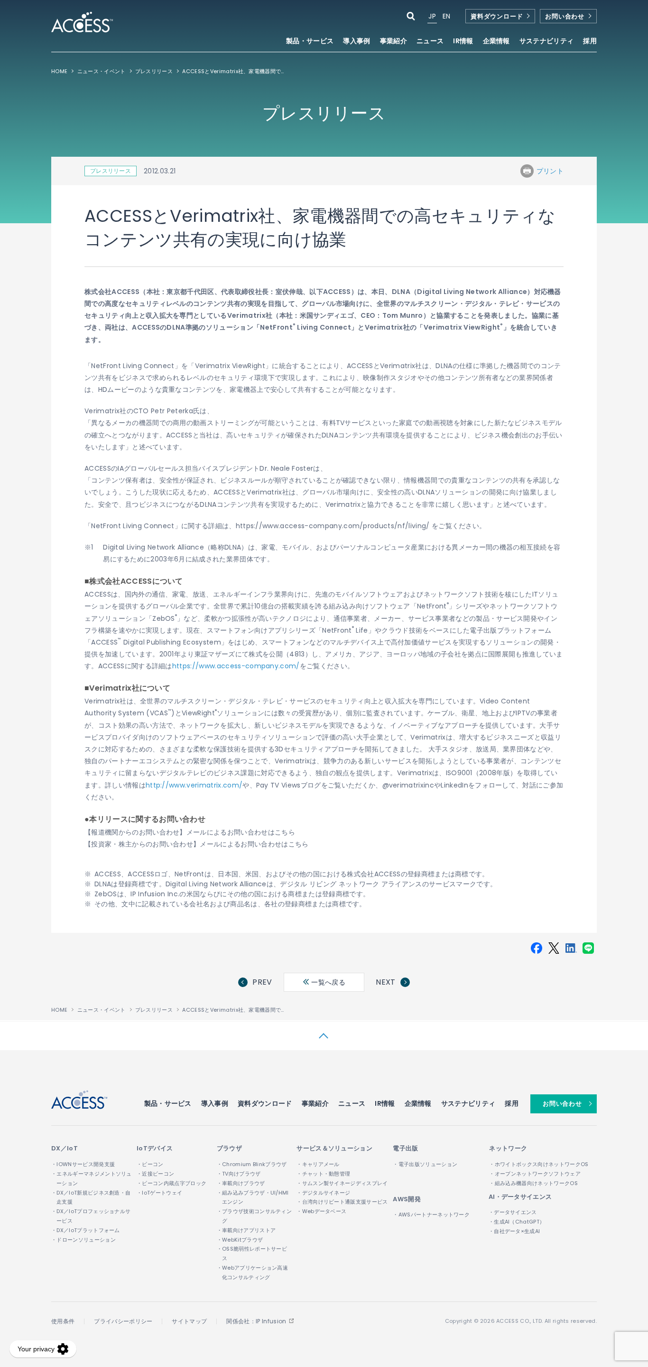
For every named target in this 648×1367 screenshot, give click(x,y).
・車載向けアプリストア (246, 1230)
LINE (588, 948)
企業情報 (418, 1103)
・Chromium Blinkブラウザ (252, 1164)
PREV (262, 982)
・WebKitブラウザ (240, 1240)
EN (447, 16)
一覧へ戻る (327, 982)
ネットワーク (508, 1148)
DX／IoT (64, 1148)
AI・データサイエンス (520, 1196)
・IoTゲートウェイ (159, 1192)
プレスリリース (154, 71)
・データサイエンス (513, 1212)
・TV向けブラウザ (239, 1173)
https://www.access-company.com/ (236, 666)
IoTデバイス (155, 1148)
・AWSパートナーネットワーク (431, 1214)
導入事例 (356, 42)
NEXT (385, 982)
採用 (590, 42)
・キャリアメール (318, 1164)
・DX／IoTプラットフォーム (85, 1230)
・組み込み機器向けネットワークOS (533, 1183)
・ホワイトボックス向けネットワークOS (538, 1164)
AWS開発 (407, 1199)
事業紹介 (315, 1103)
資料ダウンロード (497, 16)
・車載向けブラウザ (241, 1183)
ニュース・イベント (101, 71)
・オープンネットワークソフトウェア (534, 1173)
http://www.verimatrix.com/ (194, 785)
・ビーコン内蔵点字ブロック (171, 1183)
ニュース (430, 42)
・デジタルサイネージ (323, 1192)
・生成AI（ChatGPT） (517, 1221)
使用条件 (62, 1321)
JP (432, 16)
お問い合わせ (564, 16)
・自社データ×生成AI (514, 1231)
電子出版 (405, 1148)
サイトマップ (189, 1321)
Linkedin (571, 948)
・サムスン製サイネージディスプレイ (342, 1183)
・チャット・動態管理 (323, 1173)
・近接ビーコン (155, 1173)
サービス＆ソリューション (334, 1148)
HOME (59, 71)
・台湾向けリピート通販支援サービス (342, 1202)
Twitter (553, 948)
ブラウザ (229, 1148)
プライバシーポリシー (123, 1321)
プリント (550, 171)
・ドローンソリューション (83, 1240)
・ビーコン (150, 1164)
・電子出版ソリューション (425, 1164)
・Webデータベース (321, 1211)
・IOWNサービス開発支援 (83, 1164)
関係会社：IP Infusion (256, 1321)
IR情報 (385, 1103)
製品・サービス (168, 1103)
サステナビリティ (468, 1103)
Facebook (536, 948)
